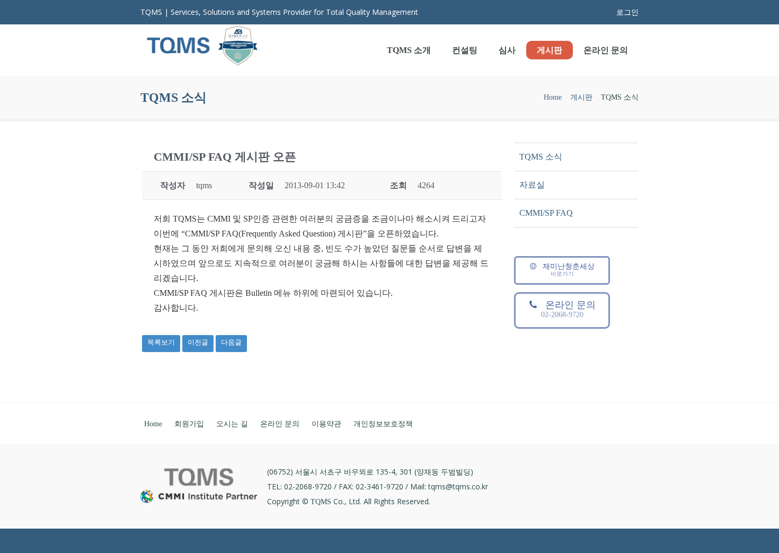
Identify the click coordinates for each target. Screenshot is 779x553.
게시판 (549, 50)
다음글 (231, 342)
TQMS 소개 (409, 50)
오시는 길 (232, 424)
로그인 (627, 12)
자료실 (532, 184)
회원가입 (189, 424)
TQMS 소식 (540, 156)
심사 (507, 50)
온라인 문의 (605, 50)
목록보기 (161, 342)
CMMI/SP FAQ (546, 212)
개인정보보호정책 (383, 424)
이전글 (198, 342)
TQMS (321, 502)
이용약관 (326, 424)
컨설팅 (464, 50)
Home (553, 97)
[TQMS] (202, 48)
